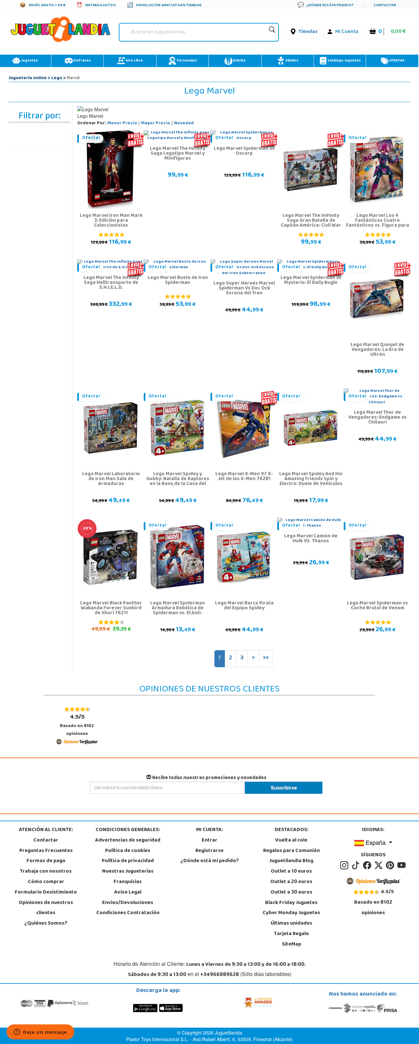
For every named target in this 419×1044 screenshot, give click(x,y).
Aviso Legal (127, 892)
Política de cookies (127, 851)
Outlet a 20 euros (291, 882)
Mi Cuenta (346, 32)
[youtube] (402, 866)
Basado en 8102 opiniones (77, 725)
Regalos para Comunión (291, 851)
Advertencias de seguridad (127, 840)
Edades (291, 60)
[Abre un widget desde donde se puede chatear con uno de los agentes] (40, 1032)
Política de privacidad (128, 861)
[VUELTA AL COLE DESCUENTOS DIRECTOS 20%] (110, 557)
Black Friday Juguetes (291, 903)
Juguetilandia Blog (291, 861)
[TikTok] (356, 866)
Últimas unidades (291, 923)
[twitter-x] (379, 866)
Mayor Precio (155, 123)
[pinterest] (391, 866)
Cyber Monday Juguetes (291, 913)
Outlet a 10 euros (291, 871)
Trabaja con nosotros (46, 871)
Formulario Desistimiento (46, 892)
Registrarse (209, 851)
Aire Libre (134, 60)
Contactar (45, 840)
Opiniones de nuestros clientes (46, 908)
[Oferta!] (110, 170)
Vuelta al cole (291, 840)
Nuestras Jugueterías (128, 871)
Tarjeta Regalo (291, 934)
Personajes (186, 60)
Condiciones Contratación (127, 913)
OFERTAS (396, 60)
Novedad (184, 123)
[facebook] (368, 866)
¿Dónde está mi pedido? (209, 861)
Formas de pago (46, 861)
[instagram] (345, 866)
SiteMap (291, 944)
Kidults (239, 60)
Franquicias (128, 882)
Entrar (209, 840)
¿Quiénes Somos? (45, 923)
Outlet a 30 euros (291, 892)
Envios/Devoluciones (127, 903)
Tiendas (308, 32)
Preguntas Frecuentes (46, 851)
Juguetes (29, 60)
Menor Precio (122, 123)
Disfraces (82, 60)
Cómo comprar (46, 882)
